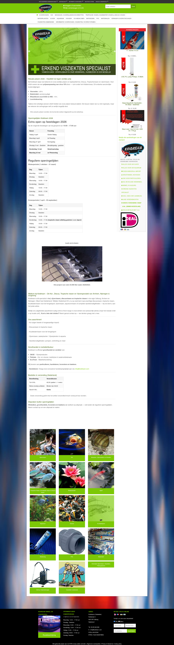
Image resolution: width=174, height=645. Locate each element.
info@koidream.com (82, 369)
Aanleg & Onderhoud (101, 1)
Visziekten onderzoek (46, 22)
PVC (97, 18)
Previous (29, 51)
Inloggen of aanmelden (73, 5)
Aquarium (60, 18)
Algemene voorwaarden (93, 644)
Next (115, 51)
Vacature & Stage (89, 1)
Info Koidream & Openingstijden (47, 1)
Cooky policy (118, 644)
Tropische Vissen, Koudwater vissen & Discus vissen (105, 15)
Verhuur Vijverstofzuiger (121, 18)
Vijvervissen (44, 15)
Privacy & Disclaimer (107, 644)
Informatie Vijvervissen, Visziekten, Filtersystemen (75, 22)
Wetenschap (62, 1)
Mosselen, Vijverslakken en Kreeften (69, 15)
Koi (52, 15)
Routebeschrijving (49, 635)
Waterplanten (43, 18)
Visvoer (69, 18)
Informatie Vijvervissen (75, 1)
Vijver (52, 18)
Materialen (105, 18)
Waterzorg (90, 18)
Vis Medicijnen (79, 18)
